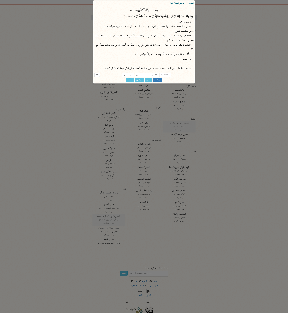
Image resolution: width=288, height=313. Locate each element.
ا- (127, 80)
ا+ (132, 80)
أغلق (97, 74)
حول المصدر (157, 80)
